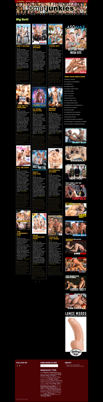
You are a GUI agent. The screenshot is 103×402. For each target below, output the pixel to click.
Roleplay (18, 79)
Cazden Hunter (42, 138)
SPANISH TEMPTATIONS (72, 88)
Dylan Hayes (51, 76)
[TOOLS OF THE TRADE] (55, 225)
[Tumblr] (20, 365)
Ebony (27, 74)
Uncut (50, 83)
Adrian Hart (20, 134)
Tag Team (42, 392)
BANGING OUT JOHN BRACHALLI (74, 105)
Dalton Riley (40, 203)
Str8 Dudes (56, 391)
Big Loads (58, 376)
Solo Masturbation (54, 390)
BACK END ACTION (70, 98)
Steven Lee (35, 208)
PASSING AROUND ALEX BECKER (74, 119)
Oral (36, 145)
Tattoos (49, 392)
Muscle (34, 145)
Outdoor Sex (35, 273)
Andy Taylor (52, 72)
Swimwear (43, 274)
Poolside (58, 209)
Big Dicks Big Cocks (50, 375)
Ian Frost (18, 268)
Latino (39, 144)
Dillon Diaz (19, 138)
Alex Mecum (20, 261)
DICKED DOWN (70, 91)
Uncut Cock (40, 145)
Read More (19, 68)
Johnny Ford (42, 81)
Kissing (54, 79)
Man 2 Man (45, 388)
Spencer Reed (51, 272)
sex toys (21, 79)
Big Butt (27, 71)
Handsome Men (55, 205)
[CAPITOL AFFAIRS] (39, 34)
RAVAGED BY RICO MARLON (73, 112)
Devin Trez (24, 74)
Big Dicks (27, 135)
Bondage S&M (46, 377)
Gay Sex (34, 79)
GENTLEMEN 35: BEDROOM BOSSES (75, 124)
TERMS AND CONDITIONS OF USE (75, 366)
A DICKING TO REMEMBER (72, 81)
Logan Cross (58, 79)
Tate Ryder (56, 272)
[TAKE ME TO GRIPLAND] (23, 94)
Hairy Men (42, 385)
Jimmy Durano (57, 269)
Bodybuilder (19, 72)
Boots (22, 72)
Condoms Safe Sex (45, 380)
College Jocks (35, 203)
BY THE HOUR (69, 95)
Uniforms (39, 83)
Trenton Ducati (22, 271)
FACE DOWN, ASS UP (71, 100)
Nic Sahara (51, 143)
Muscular (59, 388)
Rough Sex (45, 390)
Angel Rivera (52, 136)
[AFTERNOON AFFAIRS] (55, 158)
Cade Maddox (26, 72)
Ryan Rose (25, 203)
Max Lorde (35, 82)
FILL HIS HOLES (70, 93)
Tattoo (45, 392)
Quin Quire (55, 143)
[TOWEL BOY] (55, 34)
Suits (60, 391)
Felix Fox (21, 75)
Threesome (54, 392)
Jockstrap (21, 78)
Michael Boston (26, 78)
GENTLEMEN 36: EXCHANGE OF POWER (76, 121)
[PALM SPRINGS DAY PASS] (39, 223)
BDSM (59, 372)
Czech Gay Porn (56, 380)
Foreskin (25, 75)
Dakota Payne (54, 202)
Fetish (44, 383)
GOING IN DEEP (70, 110)
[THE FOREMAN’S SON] (23, 220)
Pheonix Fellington (41, 273)
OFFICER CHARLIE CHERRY (73, 114)
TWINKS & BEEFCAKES (72, 103)
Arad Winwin (20, 71)
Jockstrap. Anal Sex (36, 81)
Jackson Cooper (19, 202)
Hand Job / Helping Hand (51, 385)
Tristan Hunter (26, 79)
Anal (41, 372)
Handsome (58, 385)
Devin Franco (19, 74)
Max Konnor (56, 80)
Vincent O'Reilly (40, 276)
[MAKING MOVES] (55, 96)
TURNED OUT (69, 84)
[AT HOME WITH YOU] (39, 97)
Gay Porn (38, 141)
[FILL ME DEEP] (23, 155)
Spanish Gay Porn (46, 391)
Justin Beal (51, 270)
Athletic (39, 136)
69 (18, 194)
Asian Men (37, 74)
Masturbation (51, 80)
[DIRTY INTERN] (23, 34)
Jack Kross (38, 270)
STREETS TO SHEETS (71, 107)
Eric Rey (18, 75)
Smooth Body (53, 82)
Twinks (59, 392)
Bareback (24, 71)
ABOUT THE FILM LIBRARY (73, 365)
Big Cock (42, 374)
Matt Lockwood (58, 142)
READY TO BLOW (70, 79)
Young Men (23, 206)
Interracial (25, 76)
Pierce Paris (35, 274)
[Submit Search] (70, 1)
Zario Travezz (35, 210)
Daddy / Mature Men (46, 382)
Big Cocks (38, 137)
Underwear (19, 206)
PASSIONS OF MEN (71, 117)
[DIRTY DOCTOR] (39, 160)
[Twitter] (17, 365)
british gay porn (53, 377)
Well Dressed (57, 394)
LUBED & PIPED (70, 86)
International (21, 76)
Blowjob (41, 377)
